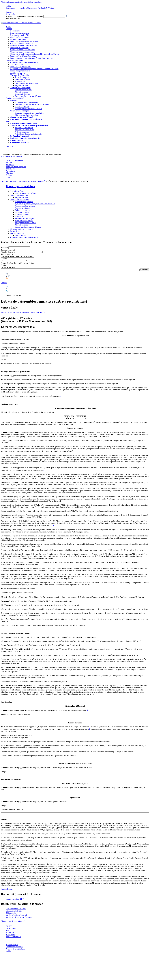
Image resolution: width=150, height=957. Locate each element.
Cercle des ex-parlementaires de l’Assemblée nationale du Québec (34, 54)
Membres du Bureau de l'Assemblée (23, 46)
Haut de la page (7, 889)
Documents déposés (22, 79)
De (2, 261)
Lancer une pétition (22, 107)
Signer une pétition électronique (26, 102)
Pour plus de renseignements (11, 156)
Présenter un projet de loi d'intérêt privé (26, 119)
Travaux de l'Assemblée (19, 75)
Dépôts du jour (20, 235)
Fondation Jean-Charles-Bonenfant (23, 56)
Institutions (19, 216)
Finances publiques (22, 214)
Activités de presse (22, 132)
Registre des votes (21, 86)
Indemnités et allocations (19, 48)
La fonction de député (18, 39)
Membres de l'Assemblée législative (19, 917)
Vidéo (8, 121)
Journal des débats (17, 64)
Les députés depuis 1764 (19, 35)
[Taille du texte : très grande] (9, 276)
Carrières (9, 12)
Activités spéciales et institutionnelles (28, 134)
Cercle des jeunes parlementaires (22, 52)
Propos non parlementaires (20, 71)
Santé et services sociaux (24, 221)
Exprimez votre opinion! (15, 98)
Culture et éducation (22, 210)
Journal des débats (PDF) (15, 899)
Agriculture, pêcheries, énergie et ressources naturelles (35, 204)
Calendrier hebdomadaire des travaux (24, 62)
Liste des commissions (23, 90)
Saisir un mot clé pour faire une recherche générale (24, 16)
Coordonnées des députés (19, 37)
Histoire (8, 177)
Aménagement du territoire (25, 206)
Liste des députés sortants (19, 33)
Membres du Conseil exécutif (16, 915)
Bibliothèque (10, 169)
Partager (4, 283)
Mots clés (4, 248)
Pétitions (13, 100)
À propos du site (12, 945)
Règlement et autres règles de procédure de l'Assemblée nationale (34, 69)
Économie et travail (22, 212)
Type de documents (8, 250)
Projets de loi (20, 81)
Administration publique (24, 202)
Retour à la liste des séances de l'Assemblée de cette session (23, 312)
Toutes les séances (21, 77)
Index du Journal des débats (20, 67)
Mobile (8, 951)
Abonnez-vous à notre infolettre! (13, 921)
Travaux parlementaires (14, 60)
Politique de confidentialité (15, 949)
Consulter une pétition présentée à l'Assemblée (32, 104)
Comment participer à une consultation (29, 113)
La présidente (15, 31)
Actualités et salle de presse (16, 167)
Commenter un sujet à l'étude (22, 117)
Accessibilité (10, 935)
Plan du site (10, 932)
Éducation (9, 173)
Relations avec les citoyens (25, 219)
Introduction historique (14, 911)
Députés (9, 29)
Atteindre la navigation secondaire (28, 2)
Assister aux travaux (17, 73)
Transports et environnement (25, 223)
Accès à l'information (13, 937)
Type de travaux (7, 254)
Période (4, 259)
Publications (10, 171)
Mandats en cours (21, 92)
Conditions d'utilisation (14, 947)
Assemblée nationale (22, 208)
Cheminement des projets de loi (26, 83)
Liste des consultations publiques (27, 115)
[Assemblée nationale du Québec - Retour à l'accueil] (21, 23)
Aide (7, 930)
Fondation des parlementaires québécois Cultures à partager (32, 58)
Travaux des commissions (20, 88)
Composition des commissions (21, 43)
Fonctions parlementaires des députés (24, 41)
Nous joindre (10, 14)
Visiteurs (9, 162)
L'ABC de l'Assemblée (14, 160)
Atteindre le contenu (8, 2)
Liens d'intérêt (11, 928)
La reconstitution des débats (16, 909)
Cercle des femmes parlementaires (22, 50)
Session (4, 265)
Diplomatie (10, 175)
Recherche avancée (13, 19)
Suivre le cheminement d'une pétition (28, 109)
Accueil (8, 27)
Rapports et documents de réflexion (28, 96)
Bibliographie (11, 913)
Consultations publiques (19, 111)
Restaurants (10, 165)
